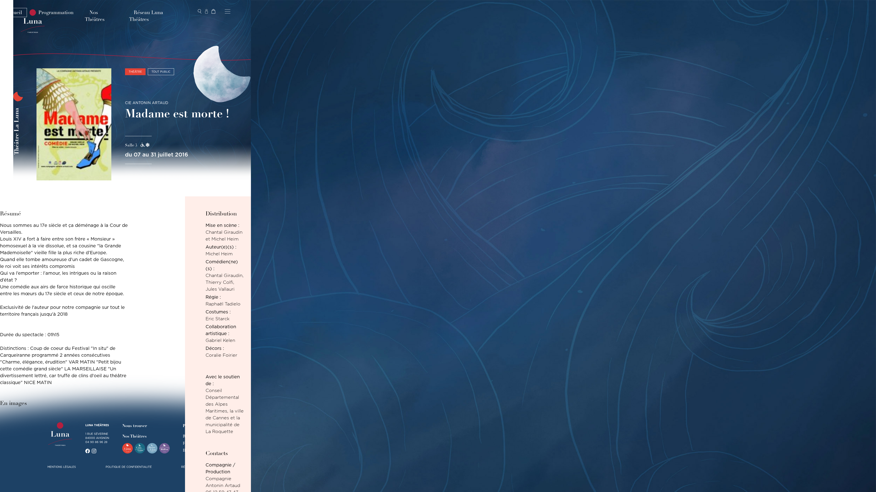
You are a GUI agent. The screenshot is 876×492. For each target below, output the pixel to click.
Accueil (13, 12)
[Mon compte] (206, 11)
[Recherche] (199, 11)
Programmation (55, 12)
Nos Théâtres (94, 16)
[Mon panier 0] (213, 11)
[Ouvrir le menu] (227, 11)
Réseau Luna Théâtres (146, 16)
